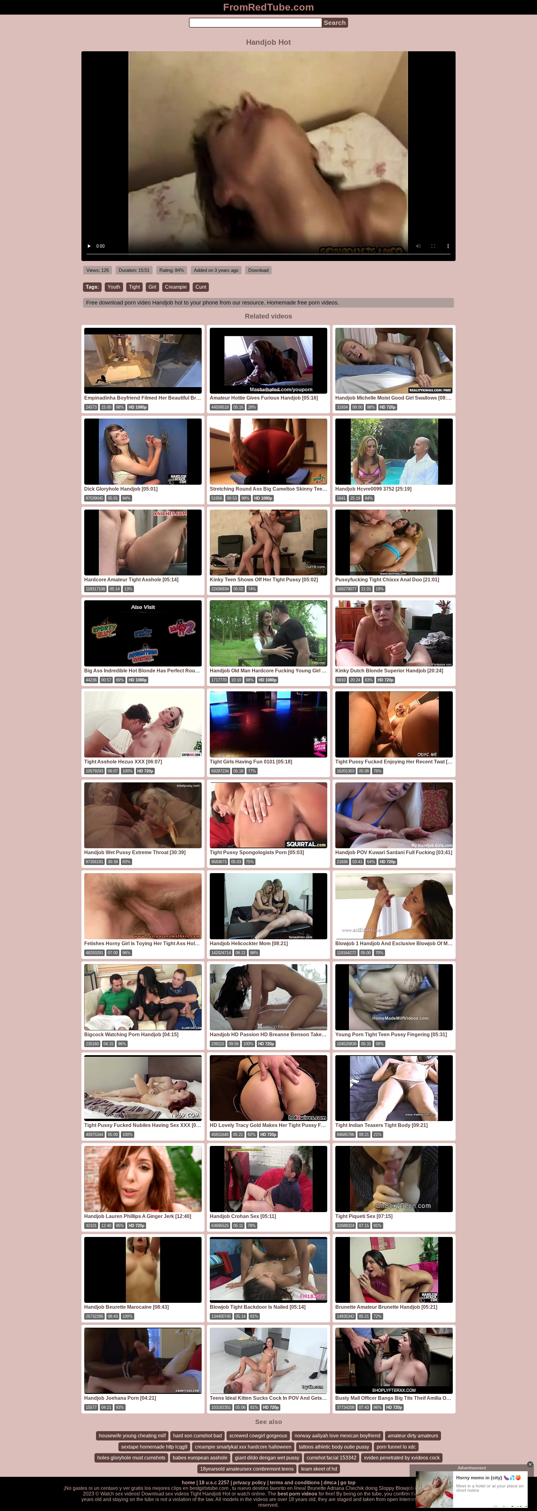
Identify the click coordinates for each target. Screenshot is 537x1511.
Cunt (200, 287)
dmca (330, 1482)
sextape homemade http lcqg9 (154, 1446)
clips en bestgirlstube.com (199, 1488)
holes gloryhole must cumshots (131, 1457)
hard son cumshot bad (197, 1435)
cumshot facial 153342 (331, 1457)
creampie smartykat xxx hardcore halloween (243, 1446)
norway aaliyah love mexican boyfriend (337, 1435)
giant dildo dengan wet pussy (267, 1457)
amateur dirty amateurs (413, 1435)
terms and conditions (295, 1482)
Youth (114, 287)
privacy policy (249, 1482)
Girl (152, 287)
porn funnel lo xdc (396, 1446)
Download (258, 270)
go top (348, 1482)
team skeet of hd (319, 1469)
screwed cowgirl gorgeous (258, 1435)
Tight (134, 287)
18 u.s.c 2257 (214, 1482)
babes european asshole (200, 1457)
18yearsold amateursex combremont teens (247, 1469)
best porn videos (297, 1493)
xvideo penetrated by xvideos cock (402, 1457)
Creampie (176, 287)
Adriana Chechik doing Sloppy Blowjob (370, 1488)
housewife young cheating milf (132, 1435)
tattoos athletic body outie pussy (334, 1446)
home (188, 1482)
